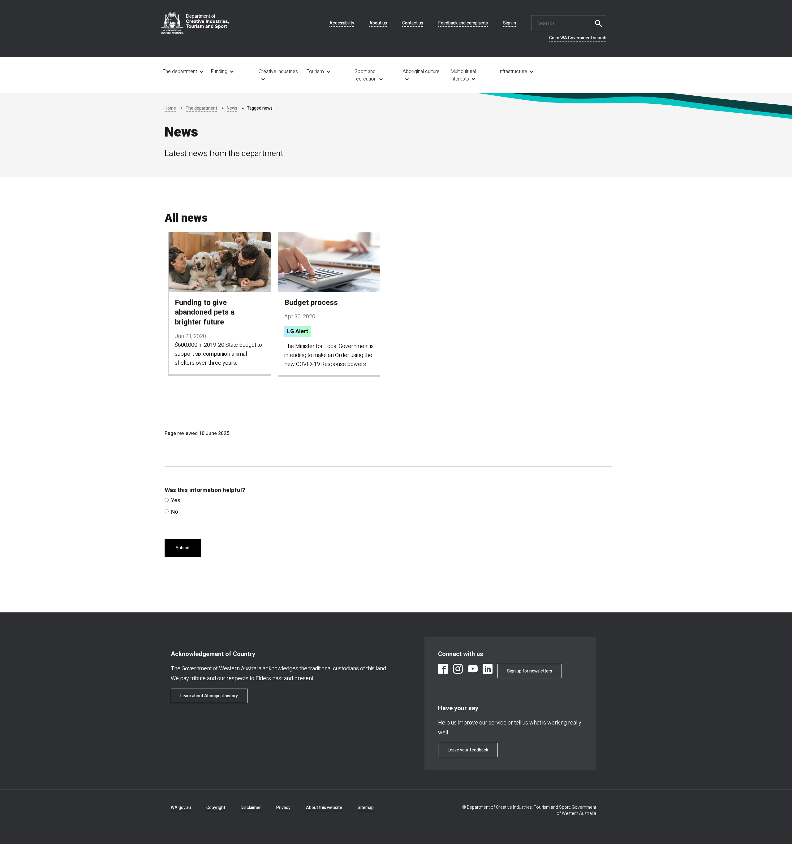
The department (180, 71)
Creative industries (278, 71)
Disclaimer (251, 807)
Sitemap (366, 807)
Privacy (283, 807)
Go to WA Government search (577, 38)
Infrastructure (512, 71)
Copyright (215, 807)
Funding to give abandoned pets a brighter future (205, 312)
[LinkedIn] (488, 670)
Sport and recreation (366, 75)
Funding (219, 71)
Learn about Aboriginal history (209, 696)
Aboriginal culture (421, 71)
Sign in (509, 23)
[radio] (167, 500)
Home (170, 108)
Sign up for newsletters (529, 671)
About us (378, 23)
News (232, 108)
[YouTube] (473, 670)
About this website (324, 807)
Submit (183, 548)
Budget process (311, 303)
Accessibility (341, 23)
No (174, 512)
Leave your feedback (468, 750)
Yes (175, 500)
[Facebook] (443, 670)
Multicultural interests (463, 75)
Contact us (412, 23)
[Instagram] (458, 670)
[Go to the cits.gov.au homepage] (195, 23)
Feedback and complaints (463, 23)
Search (600, 23)
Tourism (315, 71)
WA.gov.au (181, 807)
